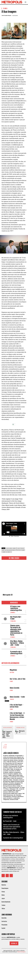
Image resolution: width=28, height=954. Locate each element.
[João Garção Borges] (6, 747)
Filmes (12, 637)
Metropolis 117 (22, 731)
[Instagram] (7, 875)
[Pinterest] (10, 19)
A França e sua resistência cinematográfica (16, 608)
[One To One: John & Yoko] (5, 680)
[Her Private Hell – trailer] (5, 619)
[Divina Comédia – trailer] (5, 698)
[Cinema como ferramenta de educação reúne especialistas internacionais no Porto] (5, 628)
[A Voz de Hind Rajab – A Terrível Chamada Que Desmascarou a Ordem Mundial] (5, 715)
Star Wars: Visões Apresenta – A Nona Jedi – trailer (17, 643)
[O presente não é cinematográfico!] (5, 653)
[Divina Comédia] (5, 689)
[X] (6, 19)
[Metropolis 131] (14, 577)
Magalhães (13, 670)
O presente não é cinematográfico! (16, 652)
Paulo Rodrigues (21, 951)
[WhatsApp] (13, 19)
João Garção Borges (6, 15)
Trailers (13, 621)
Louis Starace (20, 548)
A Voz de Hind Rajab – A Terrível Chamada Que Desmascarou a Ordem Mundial (17, 716)
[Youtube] (11, 875)
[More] (17, 19)
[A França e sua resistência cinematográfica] (5, 608)
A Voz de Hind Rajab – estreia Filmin (16, 706)
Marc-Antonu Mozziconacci (9, 550)
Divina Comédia (14, 688)
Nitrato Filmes (20, 550)
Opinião (12, 612)
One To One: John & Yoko (17, 679)
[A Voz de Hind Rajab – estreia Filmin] (5, 707)
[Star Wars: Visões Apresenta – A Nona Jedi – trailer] (5, 643)
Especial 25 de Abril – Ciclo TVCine (9, 734)
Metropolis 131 (8, 595)
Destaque (12, 672)
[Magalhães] (5, 671)
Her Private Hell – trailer (16, 618)
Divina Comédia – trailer (17, 697)
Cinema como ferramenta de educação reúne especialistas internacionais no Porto (16, 630)
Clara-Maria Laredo (11, 548)
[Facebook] (3, 19)
